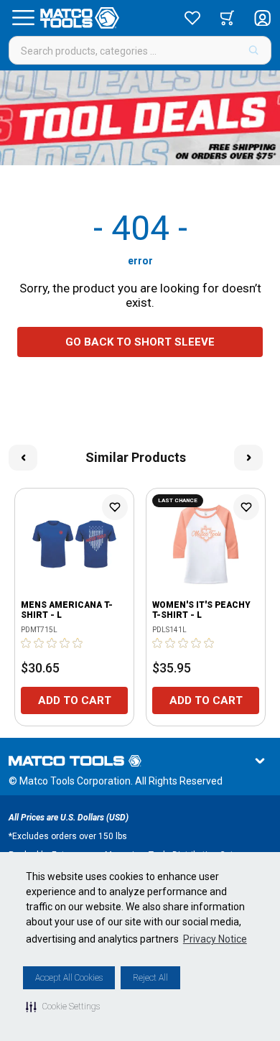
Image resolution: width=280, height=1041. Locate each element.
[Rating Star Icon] (26, 643)
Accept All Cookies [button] (69, 978)
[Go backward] (23, 458)
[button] (63, 1006)
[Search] (254, 50)
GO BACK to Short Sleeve (140, 342)
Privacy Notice (215, 939)
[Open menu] (23, 18)
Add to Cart (74, 700)
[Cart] (227, 18)
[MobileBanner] (140, 117)
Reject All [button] (150, 978)
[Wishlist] (192, 18)
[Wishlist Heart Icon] (115, 507)
